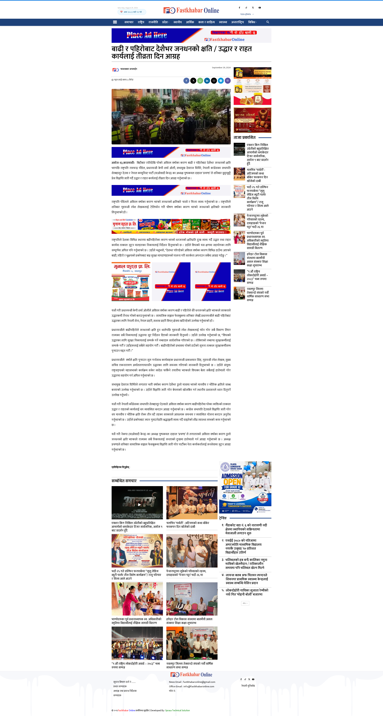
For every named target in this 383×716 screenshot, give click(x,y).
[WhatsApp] (200, 81)
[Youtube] (259, 7)
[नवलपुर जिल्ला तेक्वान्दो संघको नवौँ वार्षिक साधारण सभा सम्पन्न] (239, 293)
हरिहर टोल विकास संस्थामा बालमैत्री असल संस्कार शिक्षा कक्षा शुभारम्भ (257, 260)
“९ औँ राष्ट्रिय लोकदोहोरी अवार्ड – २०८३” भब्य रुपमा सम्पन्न (257, 277)
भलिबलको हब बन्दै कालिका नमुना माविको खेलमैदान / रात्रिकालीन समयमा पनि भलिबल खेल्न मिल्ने (246, 564)
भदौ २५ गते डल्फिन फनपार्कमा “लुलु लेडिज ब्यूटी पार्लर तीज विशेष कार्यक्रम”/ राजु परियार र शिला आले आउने (258, 198)
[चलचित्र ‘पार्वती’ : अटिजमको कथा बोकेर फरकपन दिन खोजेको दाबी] (239, 174)
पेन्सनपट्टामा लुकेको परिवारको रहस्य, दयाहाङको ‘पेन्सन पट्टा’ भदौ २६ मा (257, 221)
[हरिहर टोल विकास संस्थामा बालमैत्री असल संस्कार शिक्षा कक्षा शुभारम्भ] (239, 258)
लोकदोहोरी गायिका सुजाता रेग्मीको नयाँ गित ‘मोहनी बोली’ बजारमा (247, 593)
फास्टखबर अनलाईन (128, 69)
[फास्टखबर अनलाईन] (116, 69)
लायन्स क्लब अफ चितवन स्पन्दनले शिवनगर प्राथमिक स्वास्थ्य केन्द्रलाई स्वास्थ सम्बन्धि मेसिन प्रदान (247, 579)
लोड (244, 603)
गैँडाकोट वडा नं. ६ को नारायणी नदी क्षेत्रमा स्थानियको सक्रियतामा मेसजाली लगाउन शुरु (246, 529)
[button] (267, 22)
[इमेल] (214, 81)
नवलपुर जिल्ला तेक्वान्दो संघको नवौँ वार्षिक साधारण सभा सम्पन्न (258, 294)
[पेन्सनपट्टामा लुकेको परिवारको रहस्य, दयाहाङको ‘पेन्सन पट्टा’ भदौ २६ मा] (239, 220)
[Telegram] (221, 81)
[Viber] (228, 81)
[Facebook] (239, 7)
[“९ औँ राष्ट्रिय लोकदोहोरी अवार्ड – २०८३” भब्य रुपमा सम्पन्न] (239, 275)
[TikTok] (246, 7)
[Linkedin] (207, 81)
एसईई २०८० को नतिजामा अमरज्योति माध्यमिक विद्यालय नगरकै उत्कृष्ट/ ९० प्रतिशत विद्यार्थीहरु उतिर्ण (243, 547)
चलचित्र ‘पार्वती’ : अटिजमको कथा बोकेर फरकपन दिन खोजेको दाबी (257, 175)
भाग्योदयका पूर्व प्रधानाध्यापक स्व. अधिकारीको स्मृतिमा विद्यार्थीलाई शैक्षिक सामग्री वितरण (258, 241)
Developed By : (170, 711)
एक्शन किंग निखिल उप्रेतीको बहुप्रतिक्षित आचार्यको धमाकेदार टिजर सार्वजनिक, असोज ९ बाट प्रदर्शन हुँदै (258, 154)
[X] (253, 7)
